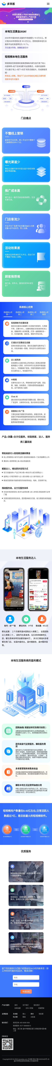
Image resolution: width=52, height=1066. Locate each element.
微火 (24, 1014)
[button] (23, 21)
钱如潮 (41, 1014)
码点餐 (15, 1017)
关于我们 (26, 1005)
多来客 (15, 1014)
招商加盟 (18, 1008)
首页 (16, 1005)
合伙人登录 (29, 1008)
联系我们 (37, 1005)
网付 (32, 1014)
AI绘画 (33, 1017)
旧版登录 (41, 1008)
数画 (24, 1017)
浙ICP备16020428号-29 (41, 1059)
